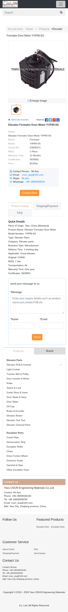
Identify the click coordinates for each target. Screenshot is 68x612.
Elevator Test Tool (16, 420)
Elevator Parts (14, 360)
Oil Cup (10, 406)
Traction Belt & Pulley (18, 374)
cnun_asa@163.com (33, 174)
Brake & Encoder (15, 411)
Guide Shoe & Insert (17, 392)
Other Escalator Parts (18, 469)
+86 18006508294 (35, 181)
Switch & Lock (14, 388)
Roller (10, 383)
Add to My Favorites (20, 120)
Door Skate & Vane (16, 397)
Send (37, 337)
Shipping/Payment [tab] (47, 206)
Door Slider (12, 401)
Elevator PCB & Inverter (19, 364)
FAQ (36, 549)
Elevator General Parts (18, 425)
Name (14, 319)
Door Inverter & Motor (18, 378)
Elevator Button (15, 415)
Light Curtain (13, 369)
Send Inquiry (39, 553)
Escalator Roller (15, 446)
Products (44, 29)
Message (16, 292)
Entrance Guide (15, 460)
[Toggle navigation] (60, 4)
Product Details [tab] (20, 206)
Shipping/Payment (10, 553)
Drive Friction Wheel (17, 456)
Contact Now (29, 192)
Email (43, 319)
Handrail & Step (15, 465)
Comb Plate (13, 437)
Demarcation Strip (16, 442)
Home (29, 29)
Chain (10, 451)
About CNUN (8, 549)
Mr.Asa (25, 178)
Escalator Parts (15, 432)
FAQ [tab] (19, 212)
